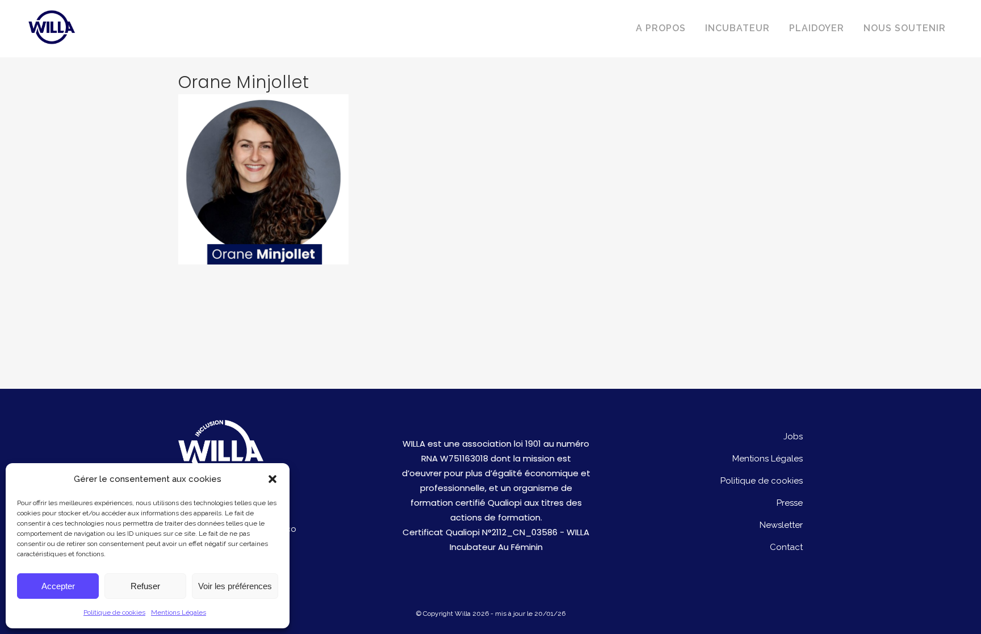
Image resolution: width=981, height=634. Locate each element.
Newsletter (781, 525)
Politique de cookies (114, 612)
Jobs (793, 436)
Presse (790, 503)
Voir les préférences (235, 586)
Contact (786, 547)
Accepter (58, 586)
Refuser (145, 586)
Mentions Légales (178, 612)
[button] (272, 479)
